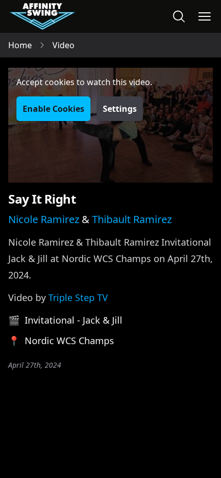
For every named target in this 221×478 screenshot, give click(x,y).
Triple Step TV (78, 297)
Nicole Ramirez (43, 219)
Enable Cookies (53, 108)
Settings (120, 108)
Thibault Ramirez (132, 219)
